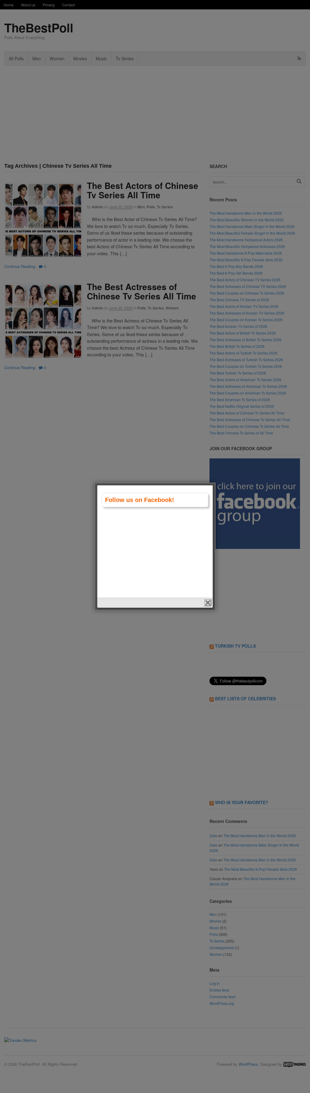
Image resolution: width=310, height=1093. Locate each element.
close (207, 602)
